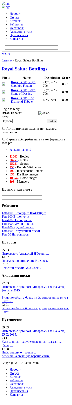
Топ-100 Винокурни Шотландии (24, 213)
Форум (14, 17)
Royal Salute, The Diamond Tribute (22, 99)
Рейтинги (16, 24)
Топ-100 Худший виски (18, 227)
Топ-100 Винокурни (15, 216)
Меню (6, 53)
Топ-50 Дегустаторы (15, 234)
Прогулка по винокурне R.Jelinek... (25, 260)
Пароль (7, 121)
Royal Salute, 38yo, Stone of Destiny (23, 91)
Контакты (16, 38)
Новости (15, 13)
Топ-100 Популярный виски (21, 231)
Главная (7, 60)
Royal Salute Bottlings (24, 68)
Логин (6, 117)
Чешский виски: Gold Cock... (21, 268)
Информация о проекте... (19, 352)
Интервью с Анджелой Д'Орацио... (26, 253)
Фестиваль (17, 28)
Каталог (15, 20)
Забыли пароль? (20, 149)
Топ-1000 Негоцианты (17, 220)
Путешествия (19, 35)
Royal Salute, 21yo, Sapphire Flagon (23, 83)
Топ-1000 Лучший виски (18, 223)
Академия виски (21, 31)
